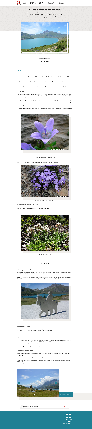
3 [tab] (37, 394)
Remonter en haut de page (21, 366)
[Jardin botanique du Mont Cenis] (38, 383)
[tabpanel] (38, 383)
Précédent (19, 383)
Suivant (56, 383)
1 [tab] (34, 394)
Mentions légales (35, 414)
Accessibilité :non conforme (37, 417)
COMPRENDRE (19, 70)
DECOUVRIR (19, 67)
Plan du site (19, 417)
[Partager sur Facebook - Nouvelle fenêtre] (62, 406)
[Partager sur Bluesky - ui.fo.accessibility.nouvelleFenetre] (64, 406)
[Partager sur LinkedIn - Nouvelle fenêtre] (67, 406)
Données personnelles (51, 414)
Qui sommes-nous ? (21, 414)
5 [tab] (40, 394)
